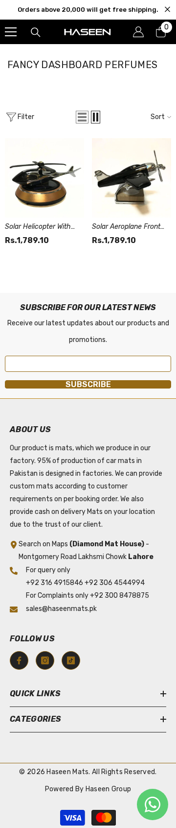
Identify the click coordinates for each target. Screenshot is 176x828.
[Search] (36, 32)
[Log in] (138, 31)
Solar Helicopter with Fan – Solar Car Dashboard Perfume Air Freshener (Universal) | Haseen (42, 227)
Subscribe (88, 384)
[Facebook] (19, 660)
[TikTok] (71, 660)
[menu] (11, 32)
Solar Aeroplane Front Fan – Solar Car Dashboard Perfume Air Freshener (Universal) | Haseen (129, 227)
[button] (82, 117)
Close (167, 9)
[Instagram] (45, 660)
